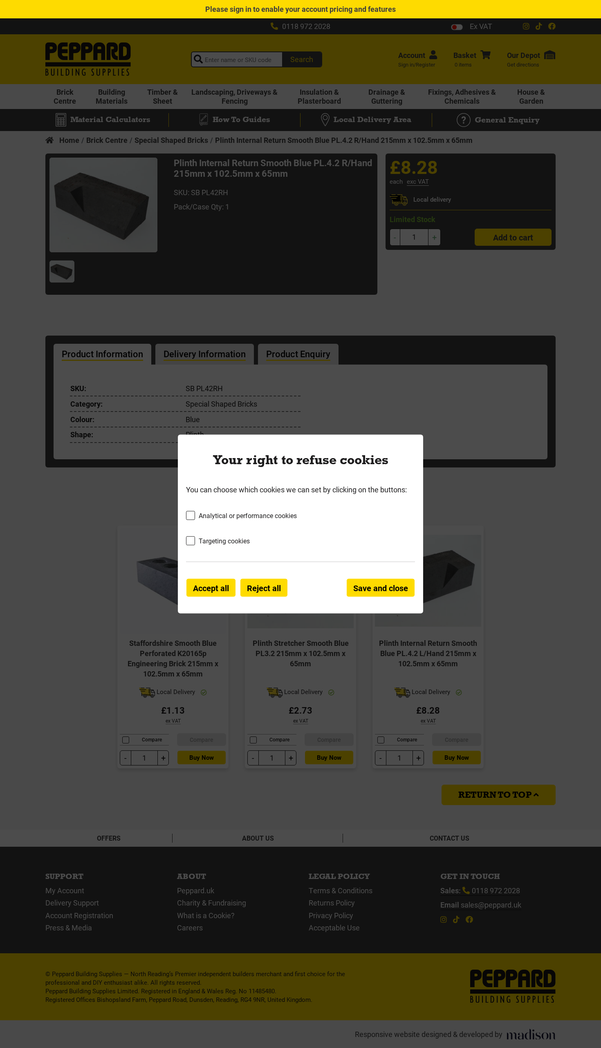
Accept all (211, 588)
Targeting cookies (224, 540)
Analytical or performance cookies (248, 515)
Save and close (380, 588)
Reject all (264, 588)
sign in (240, 9)
